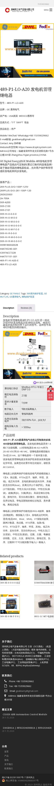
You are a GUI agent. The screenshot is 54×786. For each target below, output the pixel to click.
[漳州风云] (21, 10)
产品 (6, 738)
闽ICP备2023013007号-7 (14, 760)
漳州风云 (30, 760)
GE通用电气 (15, 296)
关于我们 (8, 747)
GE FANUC (15, 293)
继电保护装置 (28, 296)
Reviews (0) (26, 307)
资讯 (6, 742)
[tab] (26, 308)
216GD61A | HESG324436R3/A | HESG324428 (27, 710)
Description (8, 307)
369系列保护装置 (35, 293)
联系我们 (8, 751)
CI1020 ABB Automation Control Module (25, 697)
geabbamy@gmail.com (27, 673)
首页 (6, 734)
